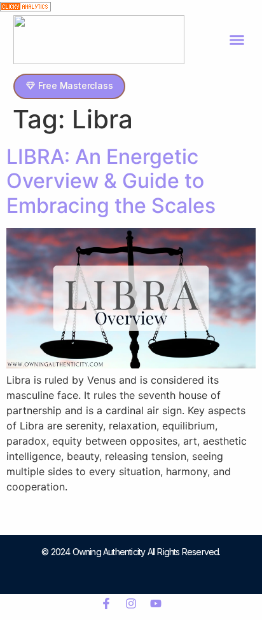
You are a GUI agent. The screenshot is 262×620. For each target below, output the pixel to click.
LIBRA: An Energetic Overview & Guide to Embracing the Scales (111, 181)
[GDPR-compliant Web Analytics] (25, 7)
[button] (237, 40)
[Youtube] (156, 603)
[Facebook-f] (106, 603)
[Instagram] (131, 603)
